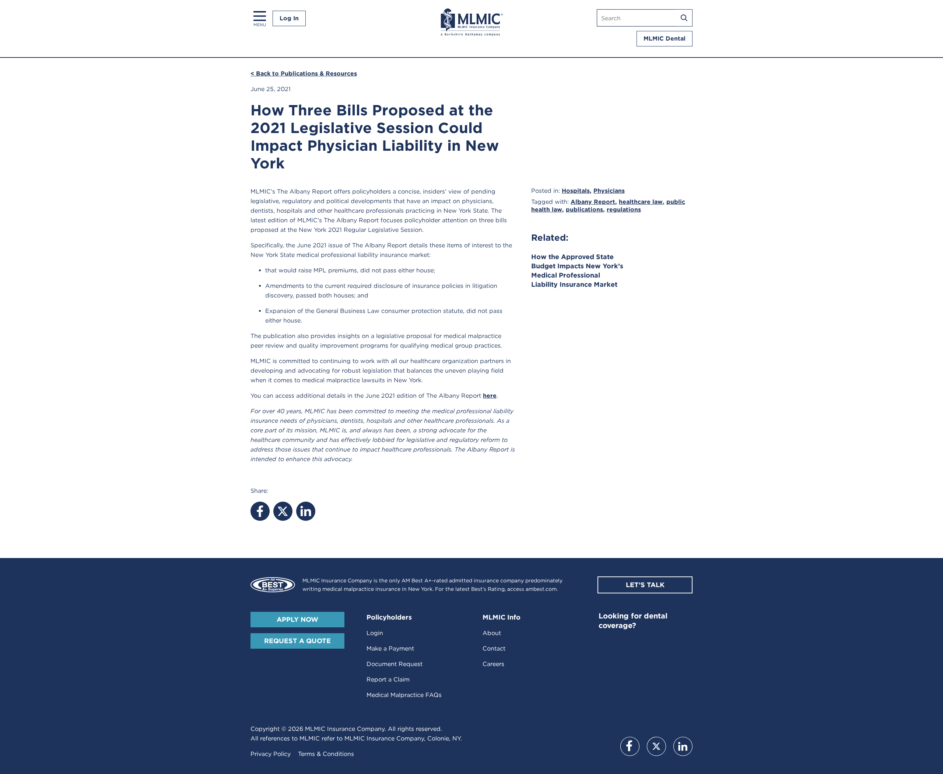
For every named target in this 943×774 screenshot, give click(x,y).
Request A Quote (297, 641)
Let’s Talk (645, 585)
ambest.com (541, 589)
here (490, 395)
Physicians (609, 190)
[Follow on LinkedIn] (683, 746)
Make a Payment (390, 648)
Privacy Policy (270, 753)
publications (584, 209)
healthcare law (641, 201)
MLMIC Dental (665, 38)
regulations (624, 209)
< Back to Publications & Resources (303, 73)
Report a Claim (388, 679)
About (492, 633)
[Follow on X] (656, 746)
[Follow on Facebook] (629, 746)
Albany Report (593, 201)
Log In (289, 18)
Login (375, 633)
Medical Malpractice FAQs (404, 694)
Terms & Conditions (326, 753)
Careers (493, 663)
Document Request (395, 663)
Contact (494, 648)
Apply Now (297, 619)
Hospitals (576, 190)
